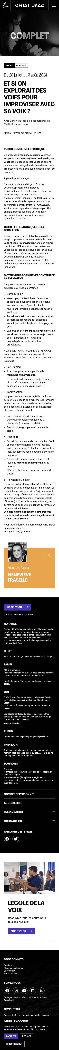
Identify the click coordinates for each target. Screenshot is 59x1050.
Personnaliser (14, 1044)
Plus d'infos (18, 931)
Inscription (14, 607)
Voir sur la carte (11, 723)
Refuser (26, 1036)
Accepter (11, 1036)
